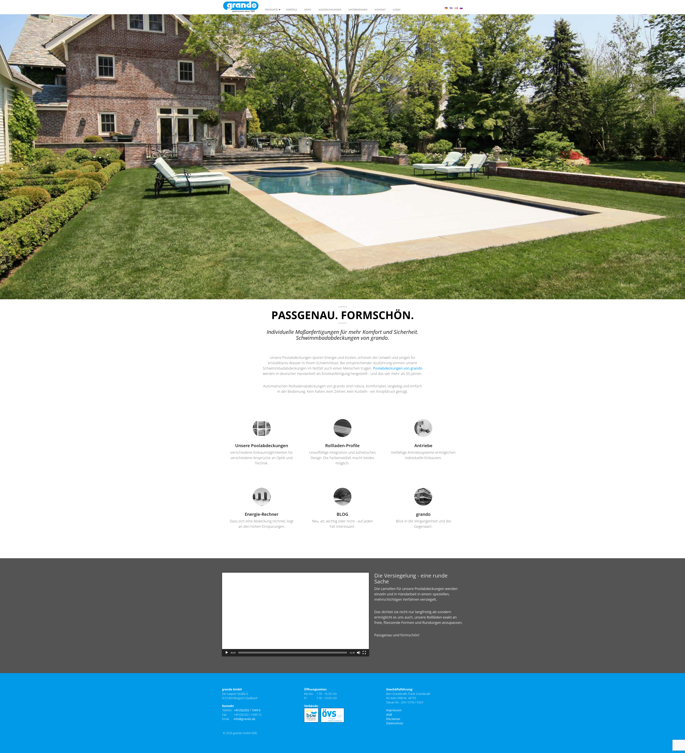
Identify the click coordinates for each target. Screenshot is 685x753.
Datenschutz (394, 723)
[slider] (292, 652)
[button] (295, 614)
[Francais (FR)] (457, 7)
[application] (295, 614)
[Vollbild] (364, 652)
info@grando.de (244, 719)
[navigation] (271, 9)
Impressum (394, 710)
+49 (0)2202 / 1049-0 (247, 710)
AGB (389, 715)
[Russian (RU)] (462, 7)
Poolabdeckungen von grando (397, 368)
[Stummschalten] (358, 652)
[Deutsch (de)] (447, 7)
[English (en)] (452, 7)
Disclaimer (393, 719)
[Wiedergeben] (227, 652)
